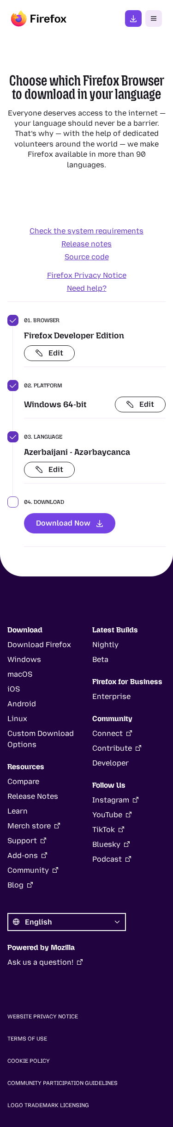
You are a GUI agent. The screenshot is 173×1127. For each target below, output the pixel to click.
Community (28, 870)
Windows (24, 659)
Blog (15, 885)
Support (22, 840)
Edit (55, 353)
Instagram (110, 800)
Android (21, 703)
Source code (87, 256)
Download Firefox (39, 644)
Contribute (112, 748)
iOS (13, 689)
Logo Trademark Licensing (48, 1105)
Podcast (107, 859)
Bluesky (106, 844)
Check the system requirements (86, 231)
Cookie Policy (28, 1061)
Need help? (87, 288)
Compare (23, 781)
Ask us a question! (40, 962)
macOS (19, 674)
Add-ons (22, 855)
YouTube (107, 814)
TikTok (103, 829)
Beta (100, 659)
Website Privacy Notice (42, 1016)
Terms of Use (27, 1038)
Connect (107, 733)
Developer (110, 763)
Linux (17, 718)
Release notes (86, 243)
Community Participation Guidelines (62, 1083)
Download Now (63, 523)
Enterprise (111, 696)
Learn (17, 811)
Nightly (105, 644)
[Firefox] (38, 18)
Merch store (29, 825)
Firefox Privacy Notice (86, 275)
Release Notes (32, 796)
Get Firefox (133, 18)
